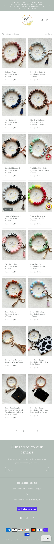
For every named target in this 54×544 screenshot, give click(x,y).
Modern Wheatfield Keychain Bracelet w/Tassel (12, 218)
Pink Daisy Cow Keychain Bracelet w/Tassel (12, 266)
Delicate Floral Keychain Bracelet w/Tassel (12, 74)
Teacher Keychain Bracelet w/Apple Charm (37, 218)
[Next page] (45, 430)
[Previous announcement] (5, 5)
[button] (5, 20)
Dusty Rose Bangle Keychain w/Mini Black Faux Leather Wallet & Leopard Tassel (14, 411)
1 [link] (9, 430)
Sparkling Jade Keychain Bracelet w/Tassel (37, 266)
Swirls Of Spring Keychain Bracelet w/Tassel (37, 314)
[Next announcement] (49, 5)
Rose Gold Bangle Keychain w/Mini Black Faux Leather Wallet (39, 410)
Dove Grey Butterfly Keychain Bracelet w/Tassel (38, 74)
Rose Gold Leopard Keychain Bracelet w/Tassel (12, 170)
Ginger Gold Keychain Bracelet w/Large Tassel (14, 361)
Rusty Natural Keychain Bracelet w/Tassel (12, 314)
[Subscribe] (46, 470)
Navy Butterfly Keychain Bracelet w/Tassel (12, 122)
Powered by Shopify (33, 540)
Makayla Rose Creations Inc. (17, 540)
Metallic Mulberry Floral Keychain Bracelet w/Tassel (37, 122)
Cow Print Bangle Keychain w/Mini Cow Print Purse (39, 362)
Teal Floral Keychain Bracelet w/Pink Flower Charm (39, 170)
